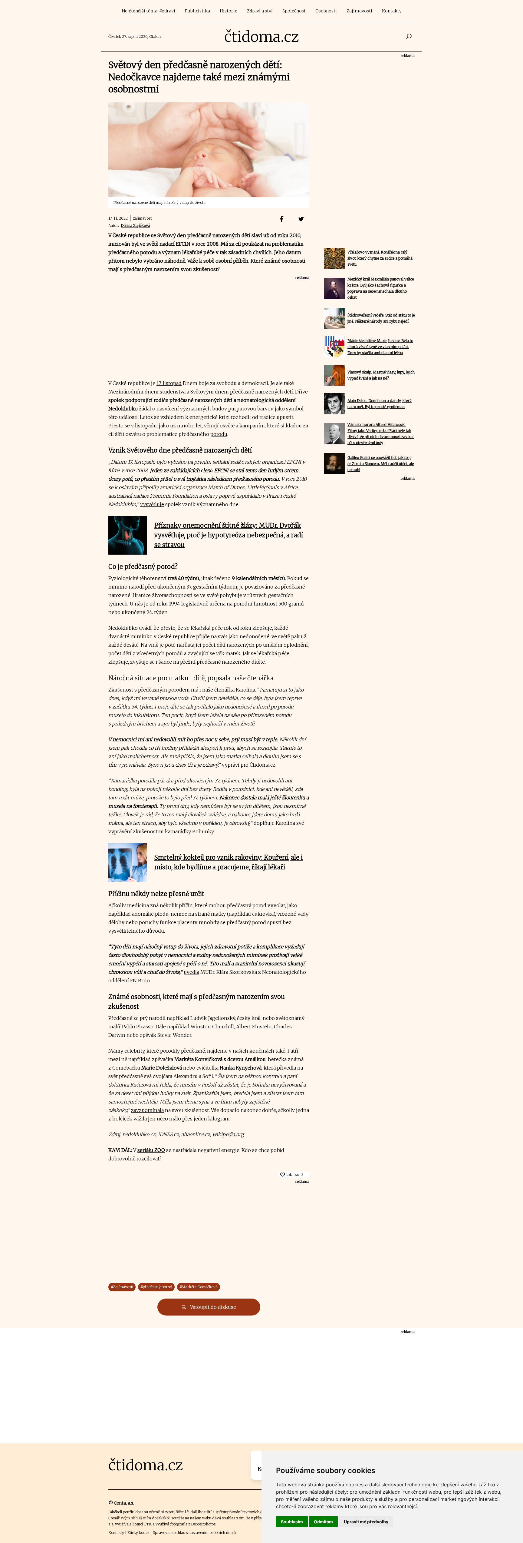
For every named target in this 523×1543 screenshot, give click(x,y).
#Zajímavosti (122, 1287)
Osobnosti (326, 11)
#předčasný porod (156, 1287)
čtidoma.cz (261, 37)
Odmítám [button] (323, 1521)
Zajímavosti (359, 11)
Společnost (294, 11)
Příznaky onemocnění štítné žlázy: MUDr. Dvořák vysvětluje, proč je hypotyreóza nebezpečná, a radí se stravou (228, 535)
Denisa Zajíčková (135, 225)
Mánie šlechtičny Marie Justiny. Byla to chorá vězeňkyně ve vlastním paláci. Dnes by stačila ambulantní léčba (380, 346)
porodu (218, 434)
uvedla (191, 972)
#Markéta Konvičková (198, 1287)
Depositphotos (203, 1524)
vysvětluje (152, 504)
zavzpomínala (147, 1110)
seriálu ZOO (151, 1150)
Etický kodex (138, 1532)
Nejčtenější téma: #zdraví (148, 11)
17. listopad (169, 383)
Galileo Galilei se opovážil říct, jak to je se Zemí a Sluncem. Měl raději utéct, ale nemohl (380, 463)
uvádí (145, 628)
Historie (228, 11)
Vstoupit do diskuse (212, 1307)
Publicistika (197, 11)
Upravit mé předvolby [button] (366, 1521)
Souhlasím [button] (292, 1521)
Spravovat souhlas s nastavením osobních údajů (194, 1532)
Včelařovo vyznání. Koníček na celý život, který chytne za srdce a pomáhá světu (380, 258)
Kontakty (392, 11)
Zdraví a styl (260, 11)
